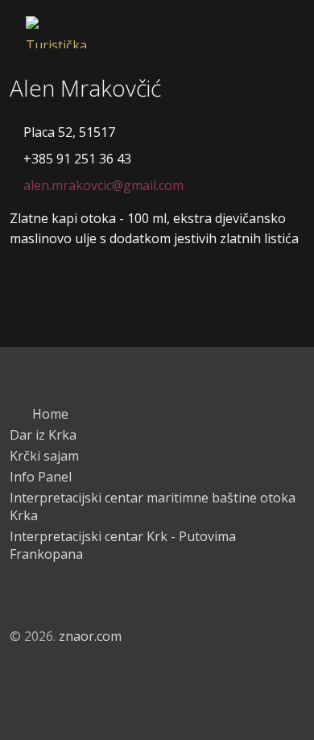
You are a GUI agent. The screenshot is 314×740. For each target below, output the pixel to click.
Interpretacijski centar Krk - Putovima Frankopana (123, 545)
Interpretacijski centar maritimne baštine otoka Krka (152, 506)
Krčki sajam (44, 456)
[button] (20, 597)
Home (48, 414)
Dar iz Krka (43, 435)
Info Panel (41, 477)
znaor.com (90, 636)
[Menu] (268, 16)
